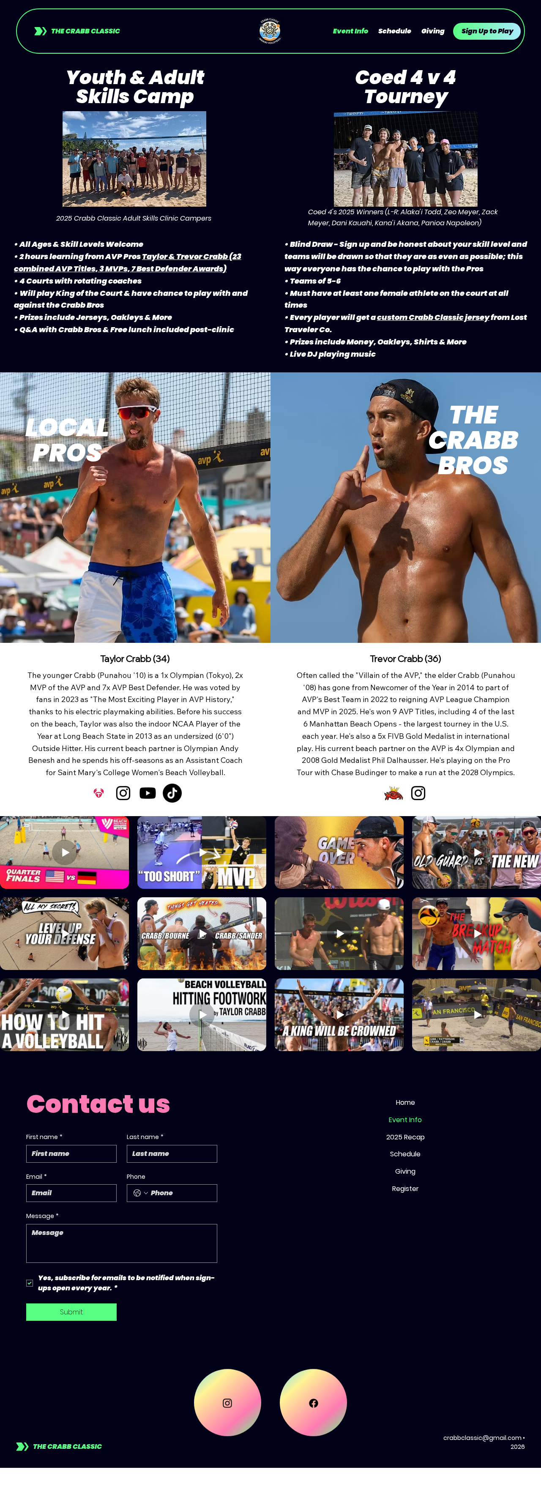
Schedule (405, 1154)
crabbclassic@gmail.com (482, 1438)
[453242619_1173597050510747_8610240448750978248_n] (393, 793)
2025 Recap (405, 1137)
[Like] (227, 1416)
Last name (145, 1137)
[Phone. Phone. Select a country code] (140, 1193)
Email (36, 1177)
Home (405, 1102)
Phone (136, 1177)
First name (44, 1137)
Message (42, 1216)
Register (405, 1189)
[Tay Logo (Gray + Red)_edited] (98, 793)
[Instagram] (123, 793)
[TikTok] (172, 793)
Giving (405, 1171)
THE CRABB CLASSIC (85, 31)
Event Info (405, 1120)
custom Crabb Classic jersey (433, 317)
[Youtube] (147, 793)
